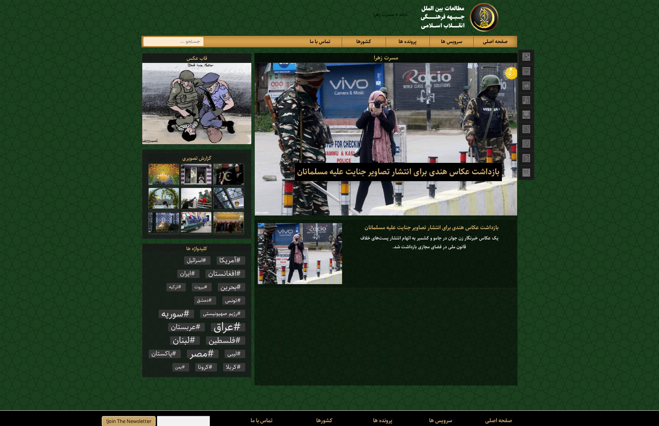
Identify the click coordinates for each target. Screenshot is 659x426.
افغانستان (222, 274)
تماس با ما (320, 41)
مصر (198, 354)
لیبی (232, 354)
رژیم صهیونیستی (220, 314)
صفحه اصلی (495, 41)
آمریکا (227, 260)
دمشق (203, 300)
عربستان (183, 327)
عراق (223, 327)
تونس (231, 300)
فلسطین (222, 340)
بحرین (228, 287)
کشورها (363, 41)
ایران (185, 274)
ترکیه (173, 287)
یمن (178, 367)
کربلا (231, 367)
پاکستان (161, 354)
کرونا (203, 367)
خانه (403, 14)
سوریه (172, 314)
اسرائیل (195, 260)
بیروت (199, 287)
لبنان (181, 340)
